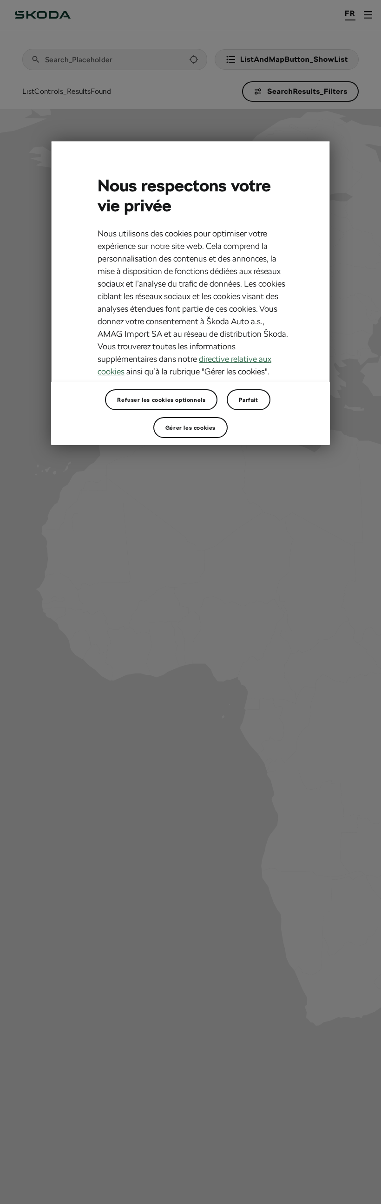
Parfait (248, 399)
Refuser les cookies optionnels (161, 399)
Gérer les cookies (190, 427)
